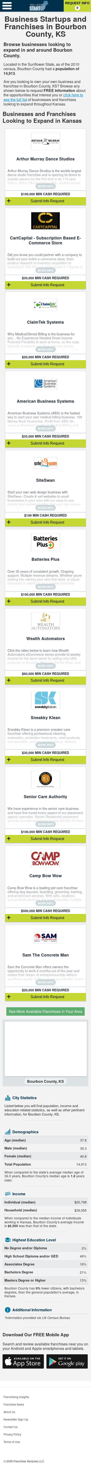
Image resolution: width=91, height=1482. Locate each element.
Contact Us (11, 1427)
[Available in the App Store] (23, 1361)
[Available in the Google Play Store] (67, 1361)
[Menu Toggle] (7, 6)
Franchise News (14, 1404)
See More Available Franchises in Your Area (45, 1011)
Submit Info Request (47, 201)
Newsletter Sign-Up (16, 1419)
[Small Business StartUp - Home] (39, 5)
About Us (9, 1412)
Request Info (77, 5)
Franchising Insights (16, 1397)
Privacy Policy (12, 1434)
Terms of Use (12, 1442)
